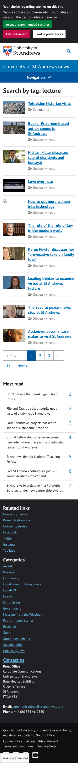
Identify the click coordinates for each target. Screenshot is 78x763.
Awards (8, 566)
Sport (7, 632)
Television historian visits (49, 103)
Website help (46, 746)
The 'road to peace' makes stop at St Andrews (49, 310)
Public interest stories (18, 620)
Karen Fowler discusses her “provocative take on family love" (51, 254)
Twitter (8, 538)
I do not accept (17, 34)
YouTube (9, 550)
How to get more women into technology (49, 204)
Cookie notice (12, 741)
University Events (15, 514)
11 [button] (8, 365)
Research (9, 626)
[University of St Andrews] (22, 51)
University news (44, 139)
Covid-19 (9, 590)
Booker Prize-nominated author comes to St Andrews (48, 128)
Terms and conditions (18, 746)
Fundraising (11, 602)
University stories (15, 526)
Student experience (17, 638)
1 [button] (31, 355)
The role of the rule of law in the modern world (50, 228)
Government (12, 608)
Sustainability (12, 645)
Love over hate (40, 181)
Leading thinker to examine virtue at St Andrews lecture (51, 283)
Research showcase (17, 520)
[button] (15, 355)
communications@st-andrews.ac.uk (38, 706)
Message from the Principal (22, 614)
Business (9, 572)
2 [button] (40, 355)
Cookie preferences (49, 34)
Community (41, 109)
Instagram (10, 544)
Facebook (10, 532)
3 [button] (49, 355)
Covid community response (22, 584)
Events (8, 596)
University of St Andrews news (36, 66)
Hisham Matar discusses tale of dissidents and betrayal (48, 157)
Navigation (36, 77)
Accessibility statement (42, 741)
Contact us (13, 660)
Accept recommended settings (28, 24)
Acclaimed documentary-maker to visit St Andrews (49, 334)
